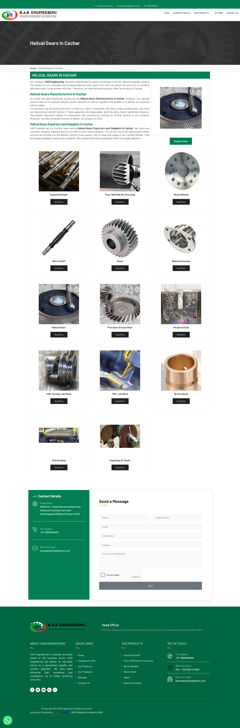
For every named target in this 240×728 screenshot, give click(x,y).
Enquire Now (181, 141)
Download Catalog (105, 6)
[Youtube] (43, 690)
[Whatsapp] (7, 720)
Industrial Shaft (132, 655)
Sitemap (219, 13)
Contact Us (232, 13)
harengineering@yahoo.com (128, 6)
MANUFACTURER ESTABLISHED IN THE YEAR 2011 (27, 3)
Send (150, 585)
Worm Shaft (130, 671)
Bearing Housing (132, 682)
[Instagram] (55, 690)
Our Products (201, 13)
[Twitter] (38, 690)
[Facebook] (32, 690)
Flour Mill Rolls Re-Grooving (138, 660)
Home (167, 13)
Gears (127, 677)
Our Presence (85, 671)
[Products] (95, 5)
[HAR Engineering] (29, 14)
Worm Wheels (131, 666)
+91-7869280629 (150, 6)
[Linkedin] (49, 690)
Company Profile (182, 13)
